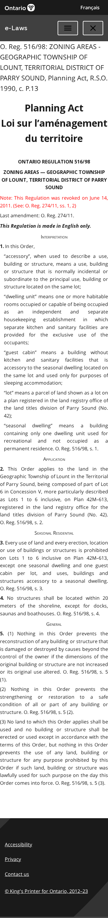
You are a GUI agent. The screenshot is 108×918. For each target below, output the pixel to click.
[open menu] (68, 28)
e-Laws (16, 28)
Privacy (13, 859)
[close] (93, 28)
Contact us (17, 874)
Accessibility (18, 844)
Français (90, 7)
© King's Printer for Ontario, (46, 891)
